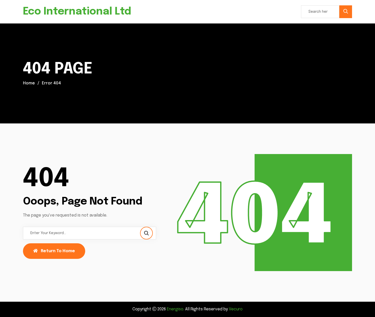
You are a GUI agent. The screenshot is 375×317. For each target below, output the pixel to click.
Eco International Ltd (77, 11)
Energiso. (175, 309)
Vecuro (236, 309)
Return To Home (58, 251)
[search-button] (345, 11)
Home (29, 83)
